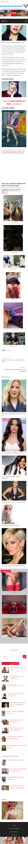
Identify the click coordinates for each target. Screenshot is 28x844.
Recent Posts (15, 663)
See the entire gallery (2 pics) (12, 152)
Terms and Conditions (14, 828)
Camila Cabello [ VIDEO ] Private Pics (13, 453)
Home (14, 825)
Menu (5, 21)
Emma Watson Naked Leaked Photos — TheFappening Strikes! (18, 704)
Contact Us (14, 835)
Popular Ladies (6, 663)
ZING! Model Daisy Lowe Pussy (15, 685)
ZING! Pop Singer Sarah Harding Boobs (13, 565)
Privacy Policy (14, 831)
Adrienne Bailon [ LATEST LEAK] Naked (13, 502)
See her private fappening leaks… (11, 190)
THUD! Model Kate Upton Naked (15, 760)
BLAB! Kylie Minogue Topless (10, 525)
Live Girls (13, 650)
